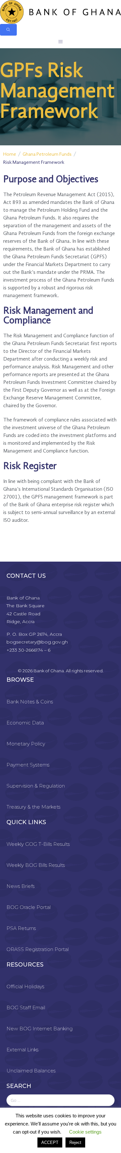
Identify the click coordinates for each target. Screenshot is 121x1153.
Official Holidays (25, 986)
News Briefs (20, 886)
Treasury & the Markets (33, 807)
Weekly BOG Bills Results (35, 865)
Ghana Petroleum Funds (47, 154)
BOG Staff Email (25, 1007)
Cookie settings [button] (85, 1132)
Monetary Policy (25, 744)
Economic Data (25, 723)
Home (9, 154)
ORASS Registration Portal (37, 949)
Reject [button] (75, 1142)
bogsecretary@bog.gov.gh (37, 642)
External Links (22, 1050)
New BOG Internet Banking (39, 1028)
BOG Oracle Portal (28, 907)
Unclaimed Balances (30, 1071)
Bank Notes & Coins (29, 702)
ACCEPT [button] (49, 1142)
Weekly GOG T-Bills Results (38, 844)
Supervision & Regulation (35, 786)
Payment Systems (27, 765)
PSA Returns (21, 928)
